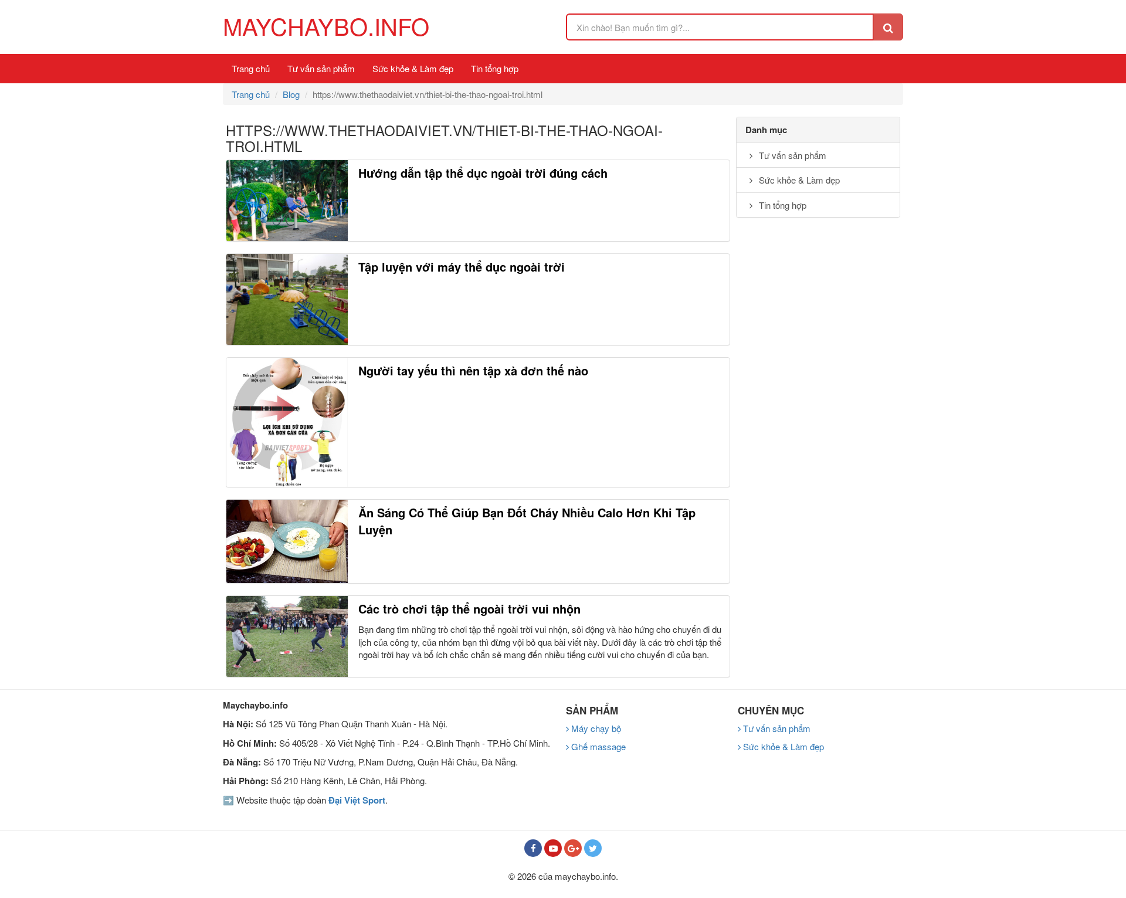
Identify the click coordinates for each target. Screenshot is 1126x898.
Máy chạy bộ (595, 728)
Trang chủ (251, 68)
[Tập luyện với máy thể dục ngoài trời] (287, 299)
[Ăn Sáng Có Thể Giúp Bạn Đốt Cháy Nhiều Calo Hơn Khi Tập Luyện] (287, 541)
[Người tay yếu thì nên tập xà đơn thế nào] (287, 422)
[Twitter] (593, 848)
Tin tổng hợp (494, 68)
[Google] (573, 848)
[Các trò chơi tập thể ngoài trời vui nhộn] (287, 636)
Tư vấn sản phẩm (321, 68)
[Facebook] (533, 848)
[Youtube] (553, 848)
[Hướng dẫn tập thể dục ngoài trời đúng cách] (287, 200)
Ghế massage (597, 746)
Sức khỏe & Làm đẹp (412, 68)
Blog (291, 94)
